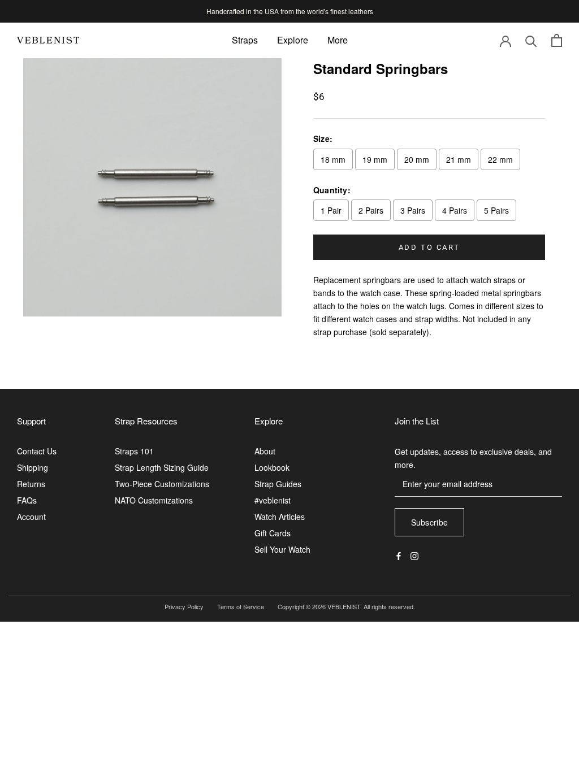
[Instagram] (414, 554)
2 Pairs (370, 210)
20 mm (416, 159)
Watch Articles (279, 516)
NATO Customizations (154, 500)
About (264, 451)
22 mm (500, 159)
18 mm (333, 159)
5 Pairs (496, 210)
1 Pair (331, 210)
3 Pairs (412, 210)
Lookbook (272, 467)
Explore (292, 39)
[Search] (531, 40)
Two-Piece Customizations (162, 483)
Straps (245, 39)
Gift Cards (272, 533)
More (337, 39)
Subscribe (429, 522)
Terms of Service (240, 606)
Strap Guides (277, 483)
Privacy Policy (184, 606)
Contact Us (37, 451)
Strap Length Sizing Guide (162, 467)
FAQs (27, 500)
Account (31, 516)
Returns (31, 483)
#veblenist (272, 500)
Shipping (32, 467)
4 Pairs (454, 210)
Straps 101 (134, 451)
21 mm (458, 159)
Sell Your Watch (282, 549)
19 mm (374, 159)
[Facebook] (399, 554)
